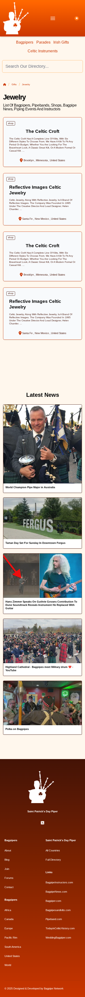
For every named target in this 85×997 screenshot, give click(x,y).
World (7, 965)
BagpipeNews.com (56, 891)
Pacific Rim (10, 937)
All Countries (53, 850)
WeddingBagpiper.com (58, 937)
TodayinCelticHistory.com (60, 928)
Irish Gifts (61, 42)
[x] (42, 823)
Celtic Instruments (43, 51)
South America (12, 946)
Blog (6, 859)
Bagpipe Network (54, 988)
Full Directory (53, 859)
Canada (8, 919)
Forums (8, 877)
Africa (7, 910)
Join (6, 868)
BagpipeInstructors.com (59, 882)
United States (12, 956)
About (7, 850)
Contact (8, 887)
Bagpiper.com (53, 900)
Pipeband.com (54, 919)
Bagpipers (24, 42)
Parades (43, 42)
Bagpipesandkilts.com (58, 910)
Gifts (14, 84)
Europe (8, 928)
